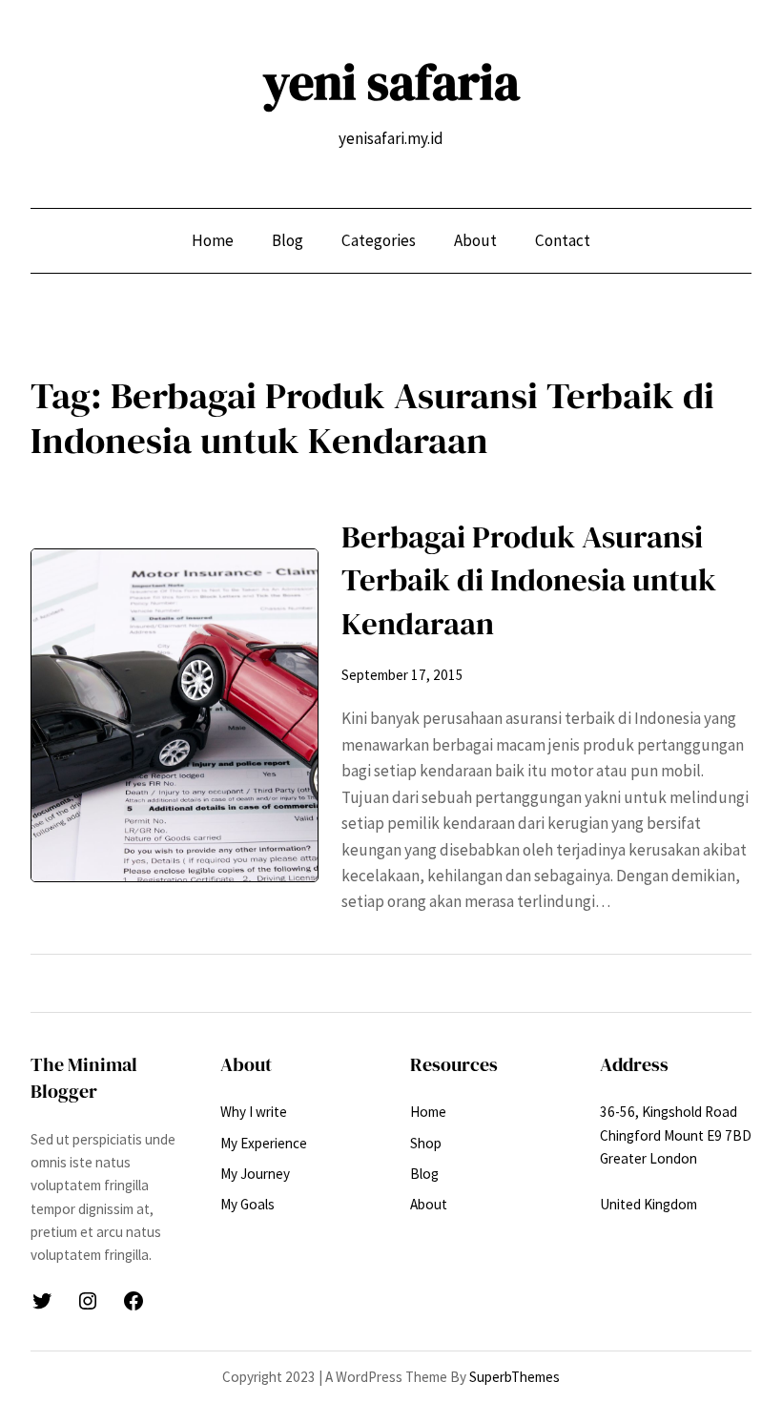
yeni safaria (391, 82)
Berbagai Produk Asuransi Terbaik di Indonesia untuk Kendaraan (528, 580)
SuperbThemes (514, 1377)
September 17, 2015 (402, 675)
